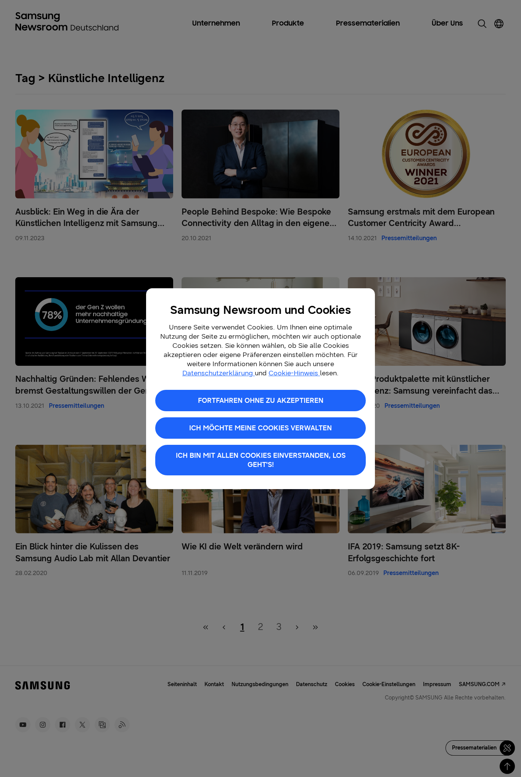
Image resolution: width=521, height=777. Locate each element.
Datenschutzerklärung (218, 373)
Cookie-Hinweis (294, 373)
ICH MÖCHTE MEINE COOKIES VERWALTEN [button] (260, 428)
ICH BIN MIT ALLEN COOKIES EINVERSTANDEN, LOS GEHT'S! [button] (261, 460)
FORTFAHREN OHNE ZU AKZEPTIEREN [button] (260, 400)
